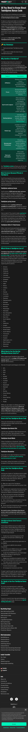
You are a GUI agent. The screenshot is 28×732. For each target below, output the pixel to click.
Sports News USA (5, 623)
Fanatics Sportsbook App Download (10, 647)
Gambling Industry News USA (9, 628)
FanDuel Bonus (5, 641)
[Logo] (14, 704)
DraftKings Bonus (6, 643)
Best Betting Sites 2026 (7, 611)
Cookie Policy (6, 727)
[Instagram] (11, 699)
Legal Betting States (6, 619)
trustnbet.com (6, 2)
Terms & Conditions (20, 727)
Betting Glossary (5, 621)
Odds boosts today (6, 615)
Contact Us (4, 681)
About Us (3, 679)
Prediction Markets (6, 630)
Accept (14, 724)
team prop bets (20, 121)
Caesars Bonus (5, 645)
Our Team (3, 657)
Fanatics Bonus (5, 639)
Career (3, 659)
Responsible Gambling (7, 663)
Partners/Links (5, 693)
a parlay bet (23, 213)
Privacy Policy (13, 727)
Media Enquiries (5, 661)
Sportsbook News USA (7, 626)
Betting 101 (4, 617)
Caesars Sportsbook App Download (10, 650)
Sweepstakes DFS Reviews (8, 613)
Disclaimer (4, 691)
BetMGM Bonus (5, 637)
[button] (25, 709)
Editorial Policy (5, 687)
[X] (16, 699)
